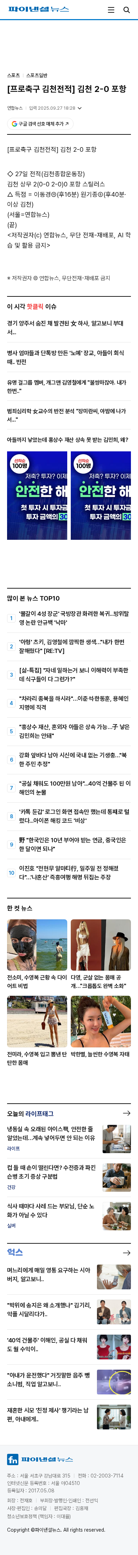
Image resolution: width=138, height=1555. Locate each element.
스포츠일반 (36, 75)
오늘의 (30, 1113)
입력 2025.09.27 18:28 (52, 108)
